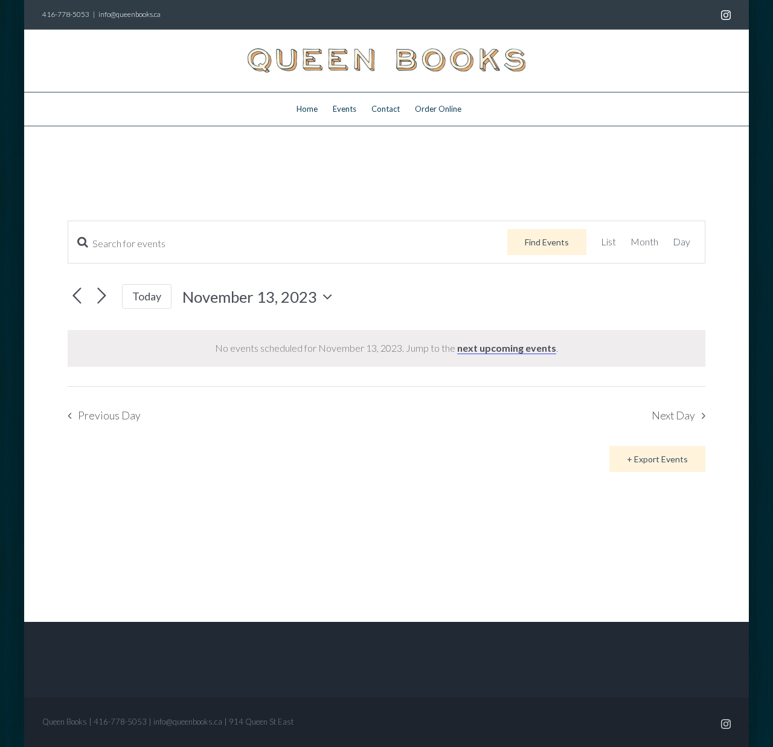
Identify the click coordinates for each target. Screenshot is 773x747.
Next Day (673, 415)
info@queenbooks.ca (129, 14)
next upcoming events (506, 348)
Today (146, 296)
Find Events (547, 242)
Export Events (661, 459)
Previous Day (109, 415)
